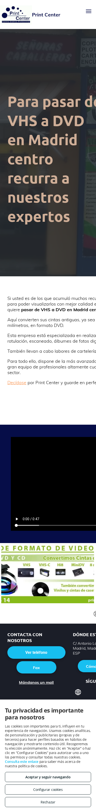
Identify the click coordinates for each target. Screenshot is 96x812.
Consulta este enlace (21, 761)
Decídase (16, 382)
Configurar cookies (48, 789)
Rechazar (48, 802)
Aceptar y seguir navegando (47, 777)
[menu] (89, 11)
